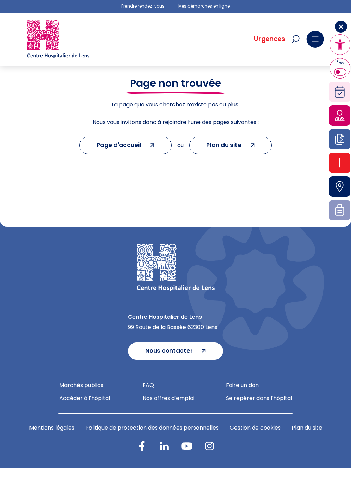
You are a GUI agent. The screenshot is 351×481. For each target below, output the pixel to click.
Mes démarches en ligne (204, 6)
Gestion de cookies (255, 428)
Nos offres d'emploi (168, 398)
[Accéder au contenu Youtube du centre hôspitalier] (186, 446)
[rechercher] (296, 39)
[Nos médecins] (339, 115)
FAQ (148, 385)
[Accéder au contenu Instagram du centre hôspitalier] (209, 446)
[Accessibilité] (340, 44)
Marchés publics (81, 385)
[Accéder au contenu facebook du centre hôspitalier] (141, 446)
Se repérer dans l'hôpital (259, 398)
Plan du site (307, 428)
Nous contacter (169, 351)
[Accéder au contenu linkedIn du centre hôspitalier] (164, 446)
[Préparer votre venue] (339, 210)
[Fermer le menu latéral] (341, 27)
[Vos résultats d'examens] (339, 139)
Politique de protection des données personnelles (152, 428)
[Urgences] (339, 163)
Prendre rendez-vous (143, 6)
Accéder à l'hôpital (84, 398)
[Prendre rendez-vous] (339, 92)
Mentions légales (51, 428)
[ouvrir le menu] (315, 39)
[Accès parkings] (339, 186)
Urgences (269, 39)
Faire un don (242, 385)
